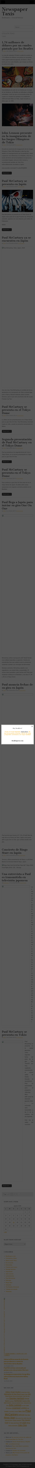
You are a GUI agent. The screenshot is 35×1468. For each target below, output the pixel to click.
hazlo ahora (24, 731)
